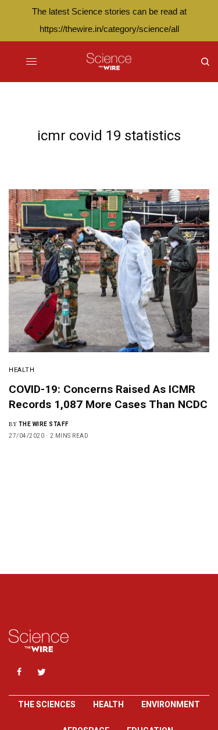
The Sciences (47, 704)
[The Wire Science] (109, 61)
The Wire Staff (44, 424)
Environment (170, 704)
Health (21, 370)
